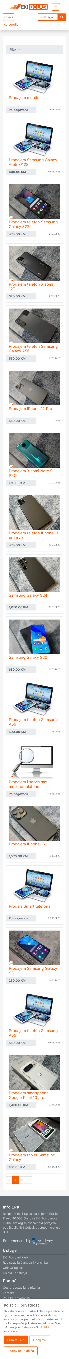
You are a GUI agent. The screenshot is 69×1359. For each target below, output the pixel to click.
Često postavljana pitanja (21, 1287)
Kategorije (11, 24)
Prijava (8, 17)
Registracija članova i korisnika (25, 1262)
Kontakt (8, 1293)
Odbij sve (40, 1340)
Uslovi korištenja (15, 1273)
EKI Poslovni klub (15, 1257)
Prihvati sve (15, 1340)
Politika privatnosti (16, 1298)
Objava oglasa (13, 1268)
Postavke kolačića (20, 1351)
